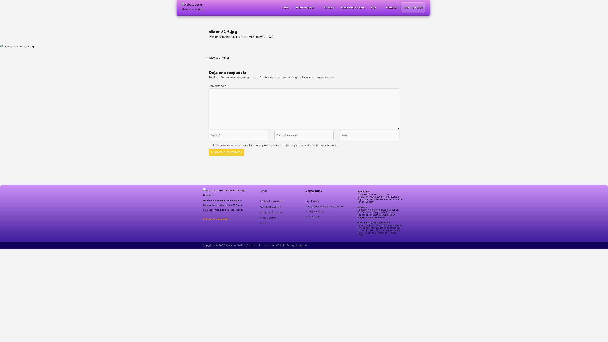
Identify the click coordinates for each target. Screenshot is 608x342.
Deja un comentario (221, 36)
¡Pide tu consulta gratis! (216, 219)
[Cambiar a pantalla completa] (12, 252)
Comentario (217, 86)
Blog (374, 7)
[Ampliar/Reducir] (4, 252)
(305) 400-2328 (413, 7)
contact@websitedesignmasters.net (325, 206)
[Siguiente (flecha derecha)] (12, 258)
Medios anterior (217, 57)
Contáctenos (312, 201)
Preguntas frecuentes (271, 212)
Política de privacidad (271, 201)
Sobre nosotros (305, 7)
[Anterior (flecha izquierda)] (4, 258)
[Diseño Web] (358, 188)
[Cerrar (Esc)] (30, 252)
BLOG (263, 223)
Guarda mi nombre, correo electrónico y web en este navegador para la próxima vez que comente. (275, 145)
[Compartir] (21, 252)
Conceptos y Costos (353, 7)
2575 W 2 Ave (313, 216)
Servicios (329, 7)
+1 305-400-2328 (314, 211)
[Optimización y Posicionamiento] (358, 220)
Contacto (391, 7)
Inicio (286, 7)
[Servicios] (358, 204)
